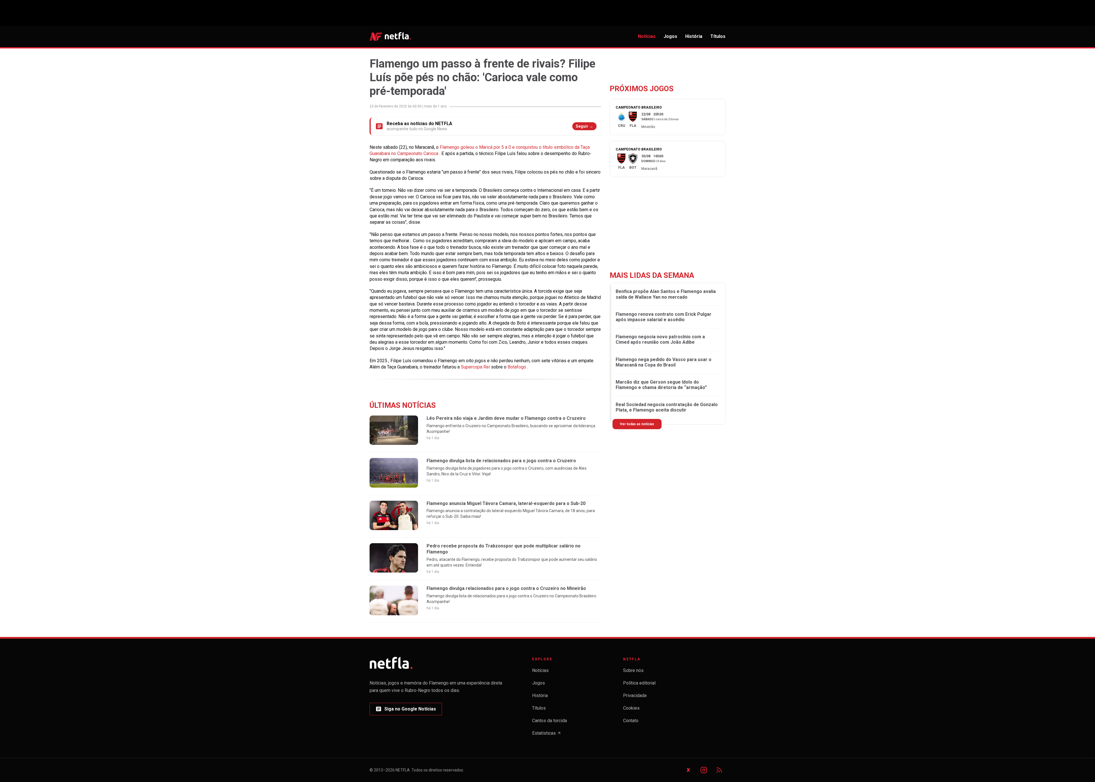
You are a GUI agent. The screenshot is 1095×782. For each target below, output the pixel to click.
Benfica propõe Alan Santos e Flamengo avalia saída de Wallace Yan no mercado (666, 294)
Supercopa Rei (476, 367)
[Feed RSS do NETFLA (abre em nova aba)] (719, 770)
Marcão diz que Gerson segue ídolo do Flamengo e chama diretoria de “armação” (661, 384)
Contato (630, 720)
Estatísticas (546, 734)
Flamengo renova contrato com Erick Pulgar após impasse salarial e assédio (663, 316)
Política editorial (639, 683)
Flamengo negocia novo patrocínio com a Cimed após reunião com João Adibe (660, 339)
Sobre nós (633, 670)
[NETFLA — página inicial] (390, 36)
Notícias (647, 36)
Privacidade (635, 695)
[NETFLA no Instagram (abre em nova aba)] (703, 770)
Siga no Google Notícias (405, 710)
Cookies (631, 708)
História (693, 36)
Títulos (717, 36)
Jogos (670, 36)
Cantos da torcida (549, 720)
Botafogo (517, 367)
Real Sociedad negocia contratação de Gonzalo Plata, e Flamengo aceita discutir (667, 407)
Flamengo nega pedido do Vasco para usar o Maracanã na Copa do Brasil (663, 362)
